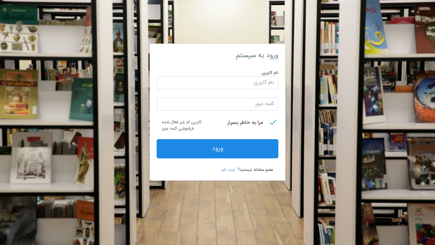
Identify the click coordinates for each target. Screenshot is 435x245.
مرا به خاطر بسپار (245, 123)
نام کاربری (270, 73)
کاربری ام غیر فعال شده (182, 122)
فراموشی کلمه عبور (177, 129)
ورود (217, 148)
